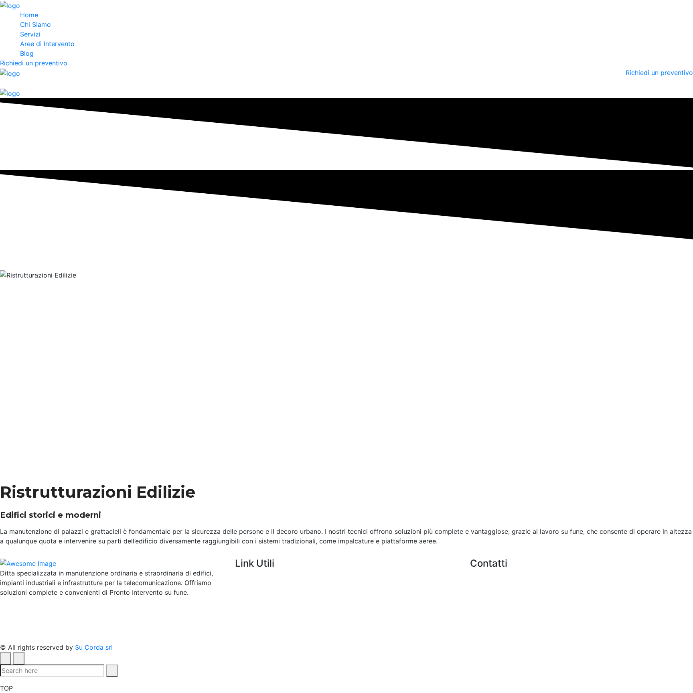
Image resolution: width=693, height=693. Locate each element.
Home (29, 15)
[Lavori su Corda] (10, 5)
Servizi (30, 34)
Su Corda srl (94, 647)
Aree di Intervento (47, 44)
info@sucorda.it (550, 588)
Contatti (247, 626)
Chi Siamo (35, 24)
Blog (27, 53)
